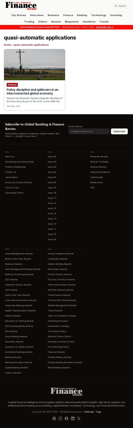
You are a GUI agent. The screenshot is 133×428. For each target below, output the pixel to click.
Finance (68, 15)
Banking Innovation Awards (18, 362)
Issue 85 (52, 156)
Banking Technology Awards (19, 274)
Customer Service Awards (18, 284)
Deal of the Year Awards (17, 295)
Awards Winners (98, 167)
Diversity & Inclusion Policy (61, 341)
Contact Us (10, 172)
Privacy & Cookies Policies (18, 182)
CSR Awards (11, 290)
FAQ (92, 187)
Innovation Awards (14, 341)
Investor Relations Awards (61, 253)
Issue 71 (52, 229)
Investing (116, 15)
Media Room (96, 182)
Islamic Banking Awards (60, 264)
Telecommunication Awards (62, 284)
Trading (29, 21)
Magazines (72, 21)
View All (52, 239)
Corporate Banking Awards (18, 305)
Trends (104, 21)
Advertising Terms (14, 193)
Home (7, 45)
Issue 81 (52, 177)
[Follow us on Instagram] (60, 418)
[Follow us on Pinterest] (54, 418)
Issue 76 (52, 203)
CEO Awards (11, 279)
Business (53, 15)
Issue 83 (52, 167)
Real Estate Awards (57, 269)
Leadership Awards (57, 259)
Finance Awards (13, 373)
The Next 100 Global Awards (62, 300)
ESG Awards (11, 331)
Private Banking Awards (60, 357)
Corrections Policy (57, 331)
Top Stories (18, 15)
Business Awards (13, 264)
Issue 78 (52, 193)
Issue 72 (52, 224)
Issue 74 (52, 213)
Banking (82, 15)
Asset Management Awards (19, 253)
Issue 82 (52, 172)
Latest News (11, 177)
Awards (56, 21)
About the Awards (99, 156)
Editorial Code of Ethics (59, 336)
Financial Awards (56, 352)
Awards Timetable (99, 162)
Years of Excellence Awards (62, 316)
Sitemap (89, 412)
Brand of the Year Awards (18, 259)
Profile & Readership (15, 167)
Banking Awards (13, 357)
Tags (98, 412)
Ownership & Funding (58, 326)
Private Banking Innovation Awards (65, 362)
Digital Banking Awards (16, 367)
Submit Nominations (100, 172)
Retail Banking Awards (59, 367)
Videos (42, 21)
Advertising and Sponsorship (19, 162)
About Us (9, 156)
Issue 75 (52, 208)
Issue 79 (52, 187)
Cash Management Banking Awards (23, 269)
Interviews (37, 15)
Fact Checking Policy (58, 347)
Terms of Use (12, 187)
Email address (75, 126)
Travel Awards (55, 310)
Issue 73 (52, 218)
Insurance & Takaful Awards (19, 347)
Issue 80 (52, 182)
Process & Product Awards (61, 279)
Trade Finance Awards (59, 295)
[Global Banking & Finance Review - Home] (35, 6)
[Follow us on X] (79, 418)
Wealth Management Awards (62, 305)
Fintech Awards (13, 316)
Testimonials (96, 177)
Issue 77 (52, 198)
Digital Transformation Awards (20, 310)
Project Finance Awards (60, 274)
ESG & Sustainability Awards (19, 326)
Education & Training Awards (19, 321)
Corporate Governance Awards (21, 300)
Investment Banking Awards (19, 352)
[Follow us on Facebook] (66, 418)
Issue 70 (52, 234)
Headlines (89, 21)
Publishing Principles (58, 321)
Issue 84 (52, 162)
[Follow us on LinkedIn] (72, 418)
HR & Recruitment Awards (60, 290)
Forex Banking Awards (16, 336)
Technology (98, 15)
